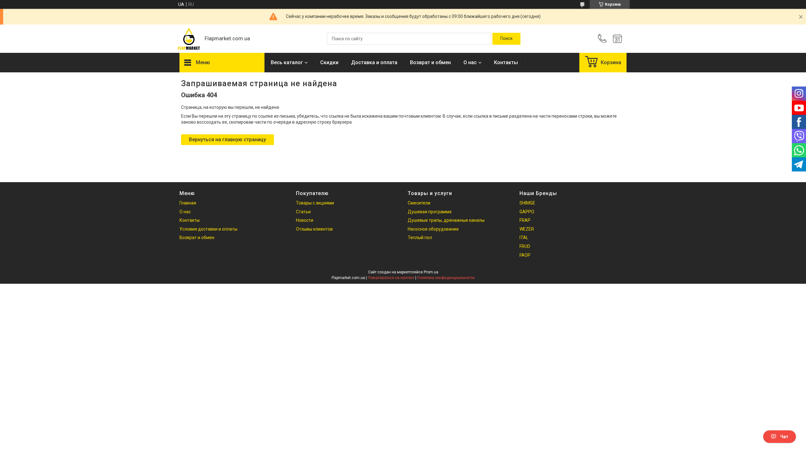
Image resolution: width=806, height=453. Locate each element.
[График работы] (617, 38)
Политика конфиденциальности (445, 278)
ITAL (523, 237)
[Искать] (506, 39)
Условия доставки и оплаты (208, 229)
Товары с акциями (315, 202)
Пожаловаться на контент (391, 278)
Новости (304, 220)
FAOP (525, 255)
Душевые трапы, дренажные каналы (446, 220)
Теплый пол (420, 237)
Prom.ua (431, 272)
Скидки (329, 62)
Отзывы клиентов (314, 229)
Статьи (303, 211)
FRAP (525, 220)
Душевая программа (429, 211)
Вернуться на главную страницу (227, 140)
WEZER (526, 229)
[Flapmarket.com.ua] (189, 39)
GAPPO (526, 211)
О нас (470, 62)
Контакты (506, 62)
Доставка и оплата (374, 62)
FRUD (524, 246)
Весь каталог (287, 62)
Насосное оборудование (433, 229)
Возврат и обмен (430, 62)
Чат (784, 436)
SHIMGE (527, 202)
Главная (187, 202)
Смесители (419, 202)
